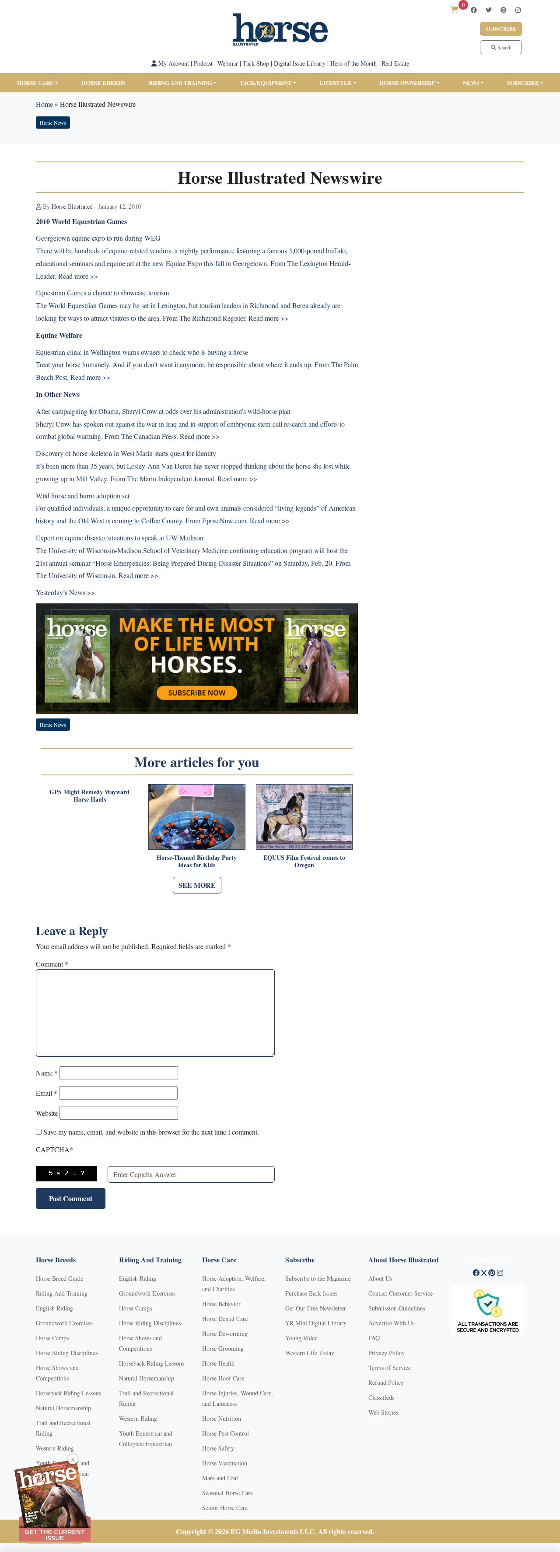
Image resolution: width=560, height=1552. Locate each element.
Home (44, 104)
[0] (454, 9)
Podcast (203, 63)
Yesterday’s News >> (65, 592)
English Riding (54, 1308)
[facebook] (474, 10)
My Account (173, 63)
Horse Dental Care (225, 1318)
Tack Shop (256, 63)
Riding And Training (62, 1293)
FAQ (374, 1338)
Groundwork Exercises (64, 1323)
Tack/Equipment (266, 82)
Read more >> (78, 275)
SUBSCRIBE (523, 82)
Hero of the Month (353, 63)
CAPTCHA (54, 1149)
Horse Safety (218, 1448)
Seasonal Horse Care (227, 1493)
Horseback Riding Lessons (68, 1393)
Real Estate (395, 63)
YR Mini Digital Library (315, 1323)
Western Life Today (309, 1353)
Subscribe (501, 28)
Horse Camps (52, 1338)
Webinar (227, 63)
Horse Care (35, 82)
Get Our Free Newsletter (315, 1308)
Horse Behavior (221, 1304)
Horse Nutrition (221, 1418)
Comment (52, 963)
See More (197, 885)
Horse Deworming (225, 1333)
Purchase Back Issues (311, 1293)
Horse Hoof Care (223, 1378)
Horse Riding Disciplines (67, 1353)
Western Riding (55, 1448)
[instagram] (518, 10)
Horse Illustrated (72, 206)
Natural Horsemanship (63, 1408)
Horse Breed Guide (59, 1278)
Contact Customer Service (400, 1293)
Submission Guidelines (396, 1308)
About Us (380, 1278)
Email (46, 1092)
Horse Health (218, 1363)
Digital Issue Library (300, 63)
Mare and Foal (220, 1478)
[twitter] (489, 10)
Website (47, 1113)
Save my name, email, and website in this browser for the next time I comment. (151, 1131)
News (471, 82)
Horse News (53, 122)
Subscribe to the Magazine (317, 1278)
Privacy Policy (386, 1353)
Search (503, 47)
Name (47, 1072)
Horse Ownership (407, 82)
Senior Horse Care (225, 1507)
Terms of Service (389, 1367)
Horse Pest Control (225, 1433)
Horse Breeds (103, 82)
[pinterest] (503, 10)
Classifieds (381, 1397)
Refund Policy (386, 1382)
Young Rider (301, 1338)
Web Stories (383, 1412)
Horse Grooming (223, 1348)
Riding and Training (180, 82)
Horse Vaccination (224, 1463)
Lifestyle (335, 82)
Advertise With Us (391, 1323)
